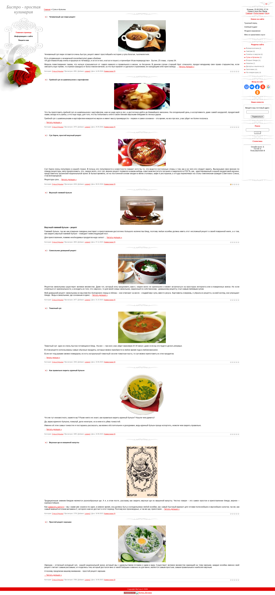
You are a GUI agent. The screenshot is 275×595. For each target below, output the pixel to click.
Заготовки (250, 69)
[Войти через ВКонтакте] (252, 86)
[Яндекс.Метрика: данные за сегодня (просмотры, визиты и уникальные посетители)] (144, 593)
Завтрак (249, 51)
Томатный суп (55, 308)
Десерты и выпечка (254, 66)
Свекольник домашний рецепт (62, 250)
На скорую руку (252, 72)
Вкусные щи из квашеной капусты (64, 442)
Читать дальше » (186, 67)
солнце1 (87, 71)
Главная (47, 9)
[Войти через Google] (268, 86)
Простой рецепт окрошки (60, 522)
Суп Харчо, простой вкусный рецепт (65, 135)
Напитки (249, 63)
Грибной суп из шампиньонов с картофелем (68, 80)
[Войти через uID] (246, 86)
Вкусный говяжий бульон (60, 193)
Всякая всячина (252, 48)
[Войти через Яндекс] (262, 86)
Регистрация (259, 13)
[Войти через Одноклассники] (257, 92)
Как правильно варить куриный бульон (67, 370)
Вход (267, 13)
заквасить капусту (56, 507)
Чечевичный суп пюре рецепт (62, 17)
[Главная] (266, 2)
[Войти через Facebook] (257, 86)
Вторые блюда (252, 60)
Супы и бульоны (57, 71)
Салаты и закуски (253, 54)
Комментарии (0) (109, 71)
